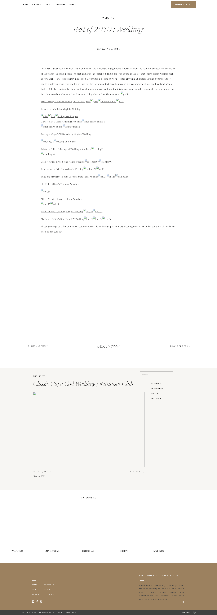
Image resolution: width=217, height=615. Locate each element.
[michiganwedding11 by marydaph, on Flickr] (52, 126)
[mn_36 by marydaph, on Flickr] (45, 191)
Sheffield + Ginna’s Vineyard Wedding (60, 184)
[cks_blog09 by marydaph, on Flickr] (92, 161)
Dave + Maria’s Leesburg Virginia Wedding (62, 211)
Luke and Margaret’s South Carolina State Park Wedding (69, 176)
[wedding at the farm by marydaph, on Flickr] (65, 141)
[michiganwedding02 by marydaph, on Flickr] (66, 116)
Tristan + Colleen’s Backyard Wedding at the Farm (66, 149)
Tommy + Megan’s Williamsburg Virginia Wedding (66, 134)
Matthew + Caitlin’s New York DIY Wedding (62, 219)
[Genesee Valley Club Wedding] (124, 526)
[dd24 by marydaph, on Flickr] (120, 101)
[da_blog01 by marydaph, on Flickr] (105, 161)
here (43, 231)
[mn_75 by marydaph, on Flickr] (45, 204)
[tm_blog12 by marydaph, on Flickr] (47, 141)
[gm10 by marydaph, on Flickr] (125, 94)
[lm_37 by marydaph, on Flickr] (102, 176)
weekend (48, 471)
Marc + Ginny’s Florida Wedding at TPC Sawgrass (65, 101)
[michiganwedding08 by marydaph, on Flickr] (93, 121)
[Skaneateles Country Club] (159, 526)
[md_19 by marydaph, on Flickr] (54, 204)
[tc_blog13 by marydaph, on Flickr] (97, 149)
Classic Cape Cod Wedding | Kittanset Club (83, 384)
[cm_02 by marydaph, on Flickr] (97, 211)
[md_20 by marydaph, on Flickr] (88, 211)
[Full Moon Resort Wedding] (88, 526)
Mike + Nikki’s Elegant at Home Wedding (61, 198)
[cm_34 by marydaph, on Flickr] (97, 219)
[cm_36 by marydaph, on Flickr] (107, 219)
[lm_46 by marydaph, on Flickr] (111, 176)
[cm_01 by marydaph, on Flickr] (88, 219)
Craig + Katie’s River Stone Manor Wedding (63, 161)
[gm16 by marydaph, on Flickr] (94, 101)
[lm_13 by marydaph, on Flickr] (100, 169)
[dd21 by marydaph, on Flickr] (51, 116)
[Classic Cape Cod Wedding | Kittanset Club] (17, 526)
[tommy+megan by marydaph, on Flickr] (71, 126)
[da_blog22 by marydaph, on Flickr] (90, 169)
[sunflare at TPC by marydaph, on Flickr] (107, 101)
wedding (108, 18)
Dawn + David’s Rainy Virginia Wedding (60, 109)
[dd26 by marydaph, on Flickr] (44, 116)
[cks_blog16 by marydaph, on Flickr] (48, 154)
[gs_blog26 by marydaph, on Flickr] (121, 176)
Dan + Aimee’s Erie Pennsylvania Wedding (62, 169)
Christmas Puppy (38, 346)
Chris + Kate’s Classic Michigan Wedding (61, 121)
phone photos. (179, 346)
